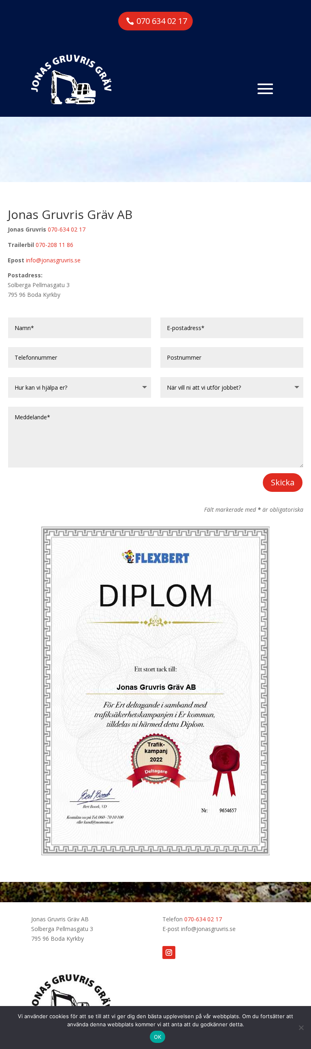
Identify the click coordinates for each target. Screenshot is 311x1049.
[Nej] (301, 1027)
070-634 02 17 (66, 229)
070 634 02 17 (161, 20)
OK (158, 1037)
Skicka (282, 482)
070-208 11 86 (54, 245)
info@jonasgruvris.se (53, 260)
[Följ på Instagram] (168, 952)
